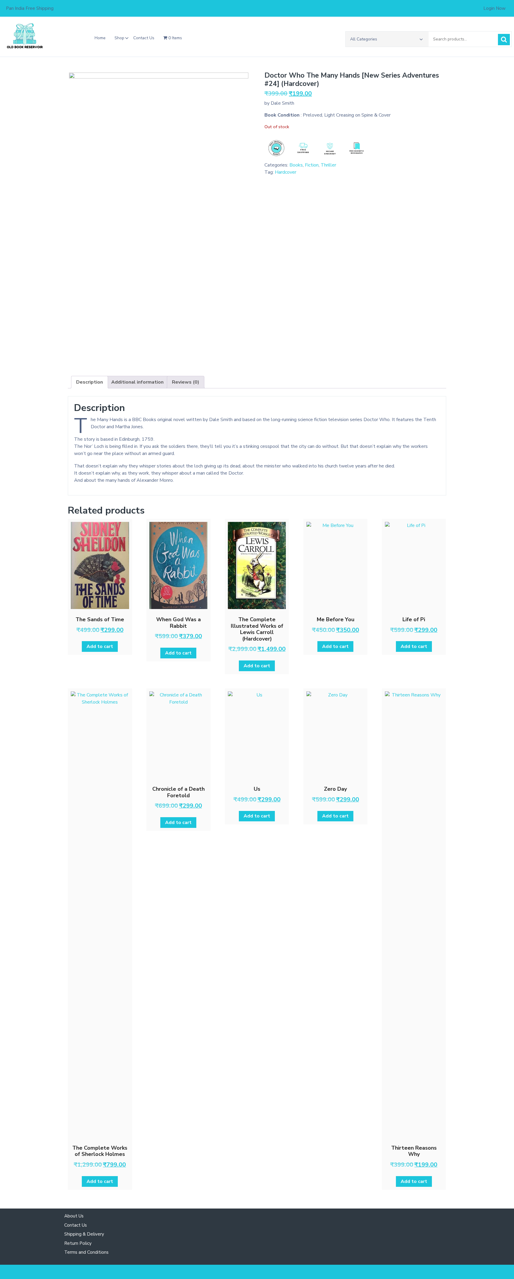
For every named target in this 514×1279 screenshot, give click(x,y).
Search (504, 39)
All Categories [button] (363, 39)
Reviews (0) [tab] (185, 382)
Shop (119, 38)
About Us (74, 1216)
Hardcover (285, 172)
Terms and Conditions (86, 1252)
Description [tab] (89, 382)
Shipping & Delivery (84, 1234)
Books (296, 165)
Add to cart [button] (100, 646)
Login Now (494, 8)
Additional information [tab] (137, 382)
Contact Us (143, 38)
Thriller (328, 165)
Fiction (312, 165)
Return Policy (78, 1243)
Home (100, 38)
